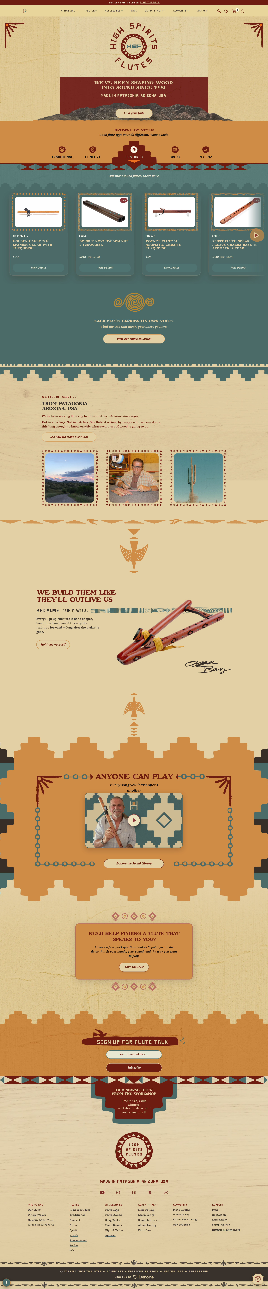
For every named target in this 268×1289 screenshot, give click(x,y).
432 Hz (74, 1235)
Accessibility (219, 1220)
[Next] (257, 236)
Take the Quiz (134, 967)
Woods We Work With (41, 1225)
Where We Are (37, 1215)
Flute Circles (181, 1210)
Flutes (74, 1205)
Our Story (34, 1210)
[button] (134, 820)
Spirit (73, 1230)
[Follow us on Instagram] (118, 1192)
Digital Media (114, 1230)
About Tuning (147, 1225)
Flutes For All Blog (185, 1219)
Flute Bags (112, 1210)
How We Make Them (41, 1220)
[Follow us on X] (150, 1192)
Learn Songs (146, 1215)
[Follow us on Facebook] (134, 1192)
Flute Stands (113, 1215)
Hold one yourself (53, 644)
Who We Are (35, 1205)
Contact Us (219, 1215)
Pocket (74, 1245)
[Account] (242, 11)
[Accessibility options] (6, 1283)
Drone (74, 1225)
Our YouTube (181, 1225)
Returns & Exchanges (226, 1230)
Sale (72, 1250)
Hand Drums (113, 1225)
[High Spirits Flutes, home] (34, 10)
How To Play (146, 1210)
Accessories (113, 1205)
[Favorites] (226, 11)
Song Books (112, 1220)
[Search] (219, 11)
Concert (75, 1220)
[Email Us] (165, 1192)
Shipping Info (221, 1225)
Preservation (78, 1240)
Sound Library (147, 1220)
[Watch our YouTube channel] (102, 1192)
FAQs (215, 1210)
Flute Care (145, 1230)
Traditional (77, 1215)
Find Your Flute (80, 1210)
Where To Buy (181, 1215)
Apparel (110, 1235)
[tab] (62, 152)
